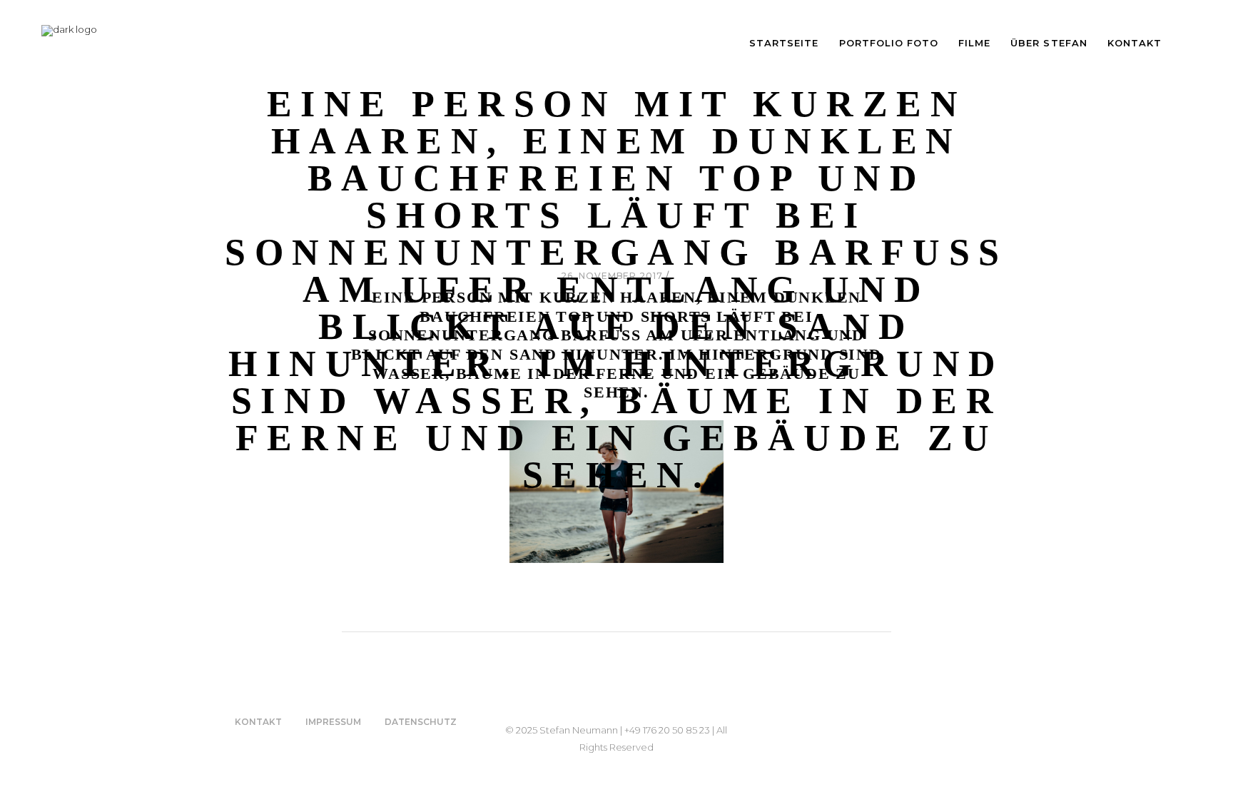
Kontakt (258, 721)
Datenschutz (421, 721)
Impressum (333, 721)
